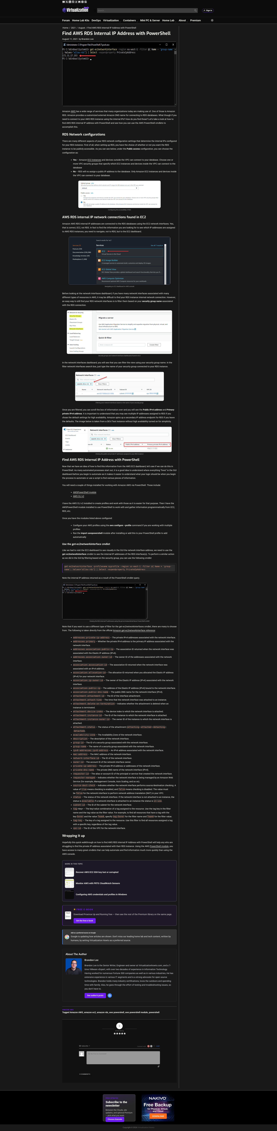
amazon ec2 (90, 1012)
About (182, 20)
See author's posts (95, 995)
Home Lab (168, 20)
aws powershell (116, 1012)
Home (65, 27)
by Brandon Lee (86, 39)
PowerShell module (159, 846)
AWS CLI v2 (78, 496)
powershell (154, 1012)
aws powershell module (136, 1012)
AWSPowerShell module (84, 492)
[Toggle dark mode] (212, 20)
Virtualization (111, 20)
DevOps (96, 20)
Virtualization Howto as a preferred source (109, 940)
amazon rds (102, 1012)
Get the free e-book (84, 921)
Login (158, 1046)
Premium (195, 20)
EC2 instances (94, 160)
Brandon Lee (91, 960)
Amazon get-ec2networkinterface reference (134, 630)
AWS (73, 111)
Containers (129, 20)
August (81, 27)
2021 (73, 27)
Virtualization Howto (146, 1127)
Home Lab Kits (80, 20)
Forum (66, 20)
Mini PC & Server (150, 20)
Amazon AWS (67, 1009)
